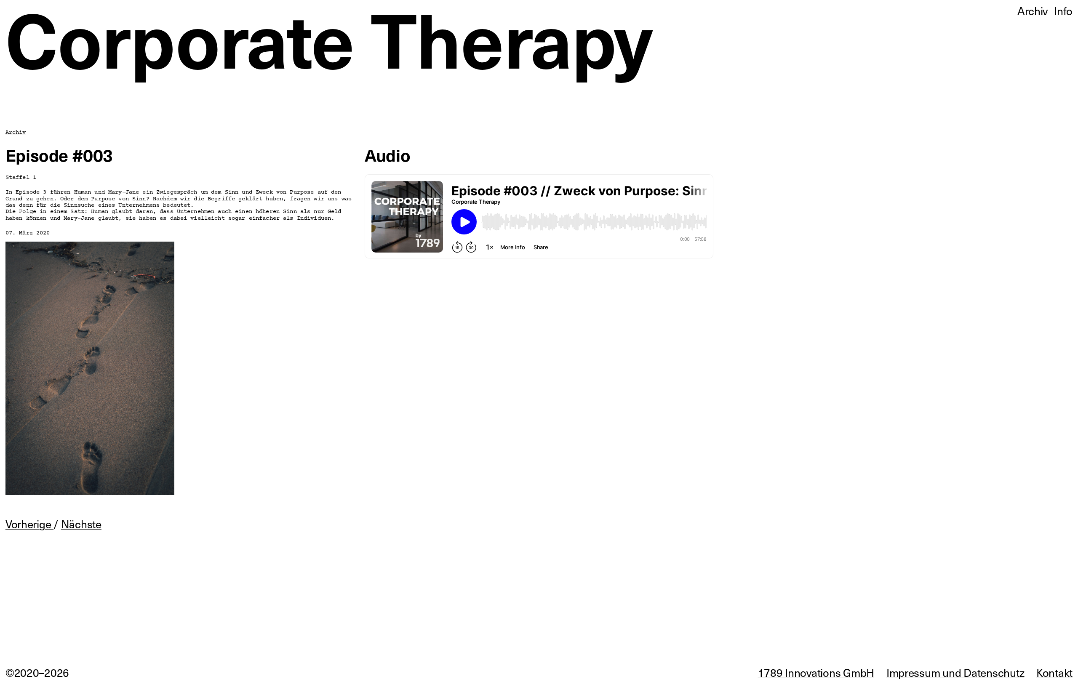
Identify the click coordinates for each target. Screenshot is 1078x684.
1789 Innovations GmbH (816, 672)
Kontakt (1054, 672)
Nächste (81, 524)
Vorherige (29, 524)
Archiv (15, 132)
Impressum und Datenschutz (955, 672)
